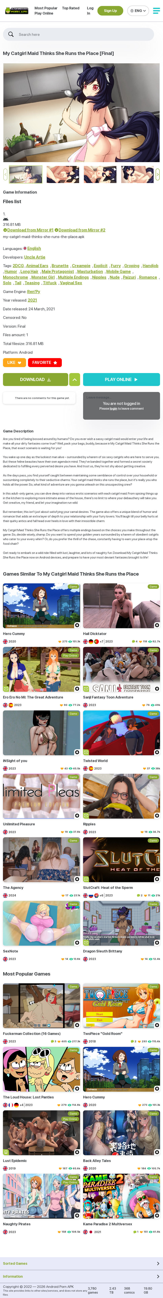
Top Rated (70, 8)
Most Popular (46, 8)
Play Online (44, 13)
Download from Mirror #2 (82, 230)
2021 (32, 300)
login (113, 408)
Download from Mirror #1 (30, 230)
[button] (156, 11)
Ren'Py (33, 291)
